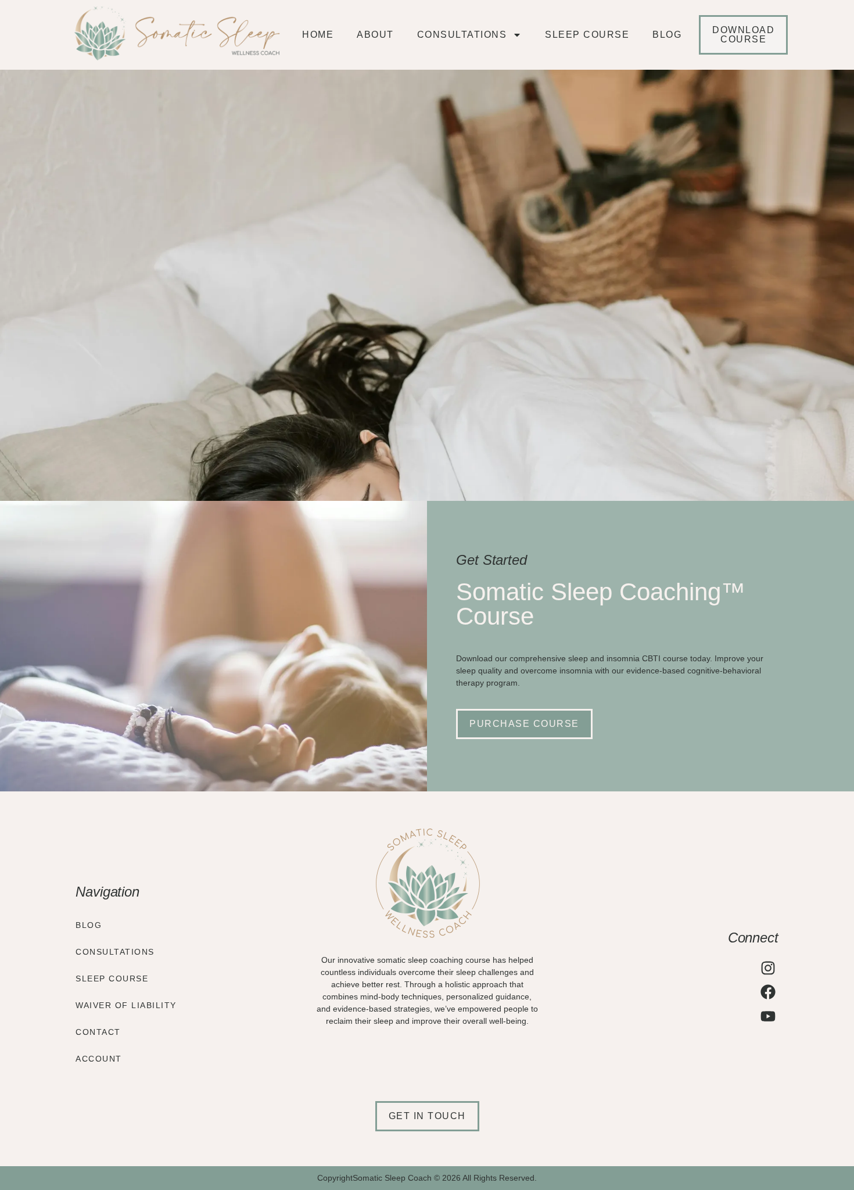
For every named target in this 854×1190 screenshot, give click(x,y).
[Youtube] (768, 1016)
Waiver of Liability (126, 1005)
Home (317, 35)
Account (99, 1058)
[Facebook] (768, 991)
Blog (666, 35)
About (375, 35)
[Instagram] (768, 968)
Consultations (462, 35)
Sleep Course (587, 35)
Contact (98, 1032)
